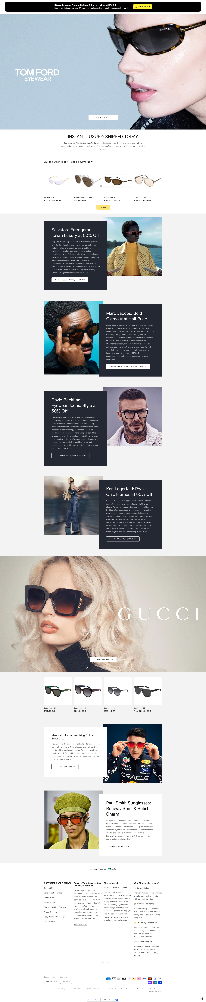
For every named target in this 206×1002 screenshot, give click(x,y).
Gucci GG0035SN (80, 708)
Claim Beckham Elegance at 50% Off (70, 455)
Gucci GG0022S (109, 708)
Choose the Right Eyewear (55, 907)
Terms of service (147, 989)
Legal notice (158, 989)
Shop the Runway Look (119, 846)
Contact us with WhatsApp (109, 989)
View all (103, 207)
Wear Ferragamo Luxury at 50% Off (70, 280)
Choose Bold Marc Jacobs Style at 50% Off (128, 366)
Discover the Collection (103, 659)
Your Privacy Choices (107, 1000)
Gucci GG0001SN (50, 708)
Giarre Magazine (124, 895)
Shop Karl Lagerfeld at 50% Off (122, 539)
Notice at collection (93, 1000)
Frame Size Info (50, 912)
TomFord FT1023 (140, 197)
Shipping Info (49, 902)
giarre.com (67, 989)
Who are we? (49, 898)
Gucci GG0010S (139, 708)
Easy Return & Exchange (54, 917)
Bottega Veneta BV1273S (83, 197)
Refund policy (124, 989)
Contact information (155, 991)
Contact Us (49, 888)
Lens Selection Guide (53, 893)
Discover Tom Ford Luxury (103, 117)
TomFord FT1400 (50, 197)
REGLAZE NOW (80, 924)
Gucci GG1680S (109, 197)
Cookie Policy (50, 922)
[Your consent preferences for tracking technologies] (202, 998)
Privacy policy (135, 989)
